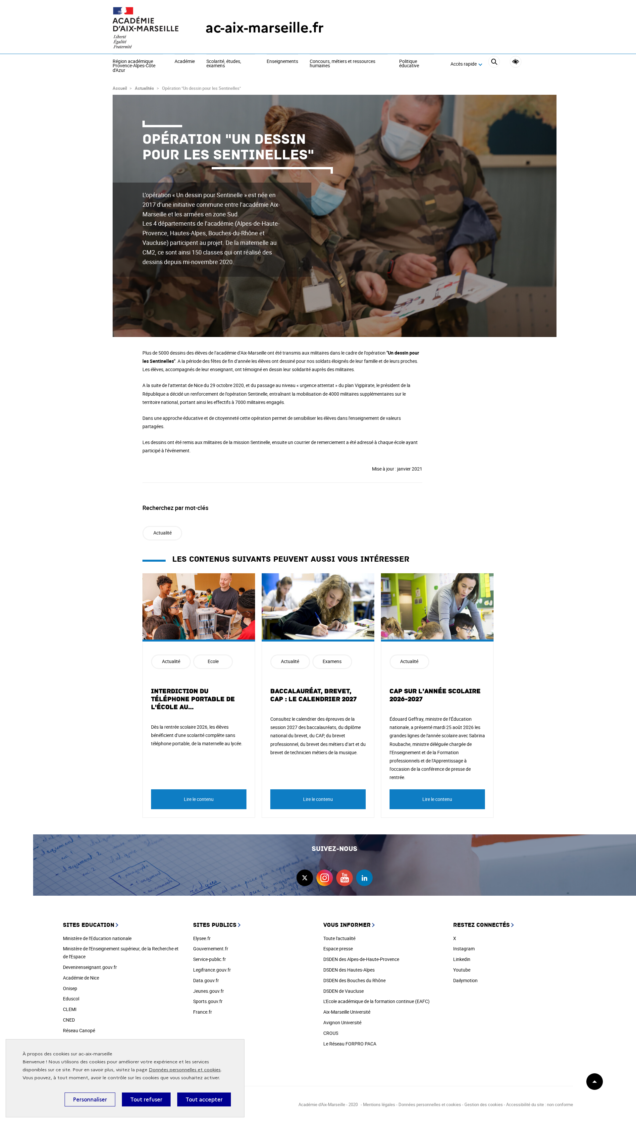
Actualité (162, 533)
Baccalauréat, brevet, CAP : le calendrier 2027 (313, 695)
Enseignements (282, 61)
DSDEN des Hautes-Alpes (349, 970)
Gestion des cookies (483, 1104)
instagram (324, 878)
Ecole (213, 661)
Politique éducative (409, 63)
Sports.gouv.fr (208, 1001)
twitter (304, 878)
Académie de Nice (81, 978)
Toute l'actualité (339, 938)
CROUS (330, 1033)
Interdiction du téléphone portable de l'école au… (193, 699)
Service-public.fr (209, 959)
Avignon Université (342, 1022)
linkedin (364, 878)
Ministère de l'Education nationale (97, 938)
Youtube (461, 970)
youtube (344, 878)
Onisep (70, 988)
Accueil (120, 88)
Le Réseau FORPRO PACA (349, 1043)
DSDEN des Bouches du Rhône (354, 980)
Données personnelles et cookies (185, 1069)
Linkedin (461, 959)
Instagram (464, 948)
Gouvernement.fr (210, 948)
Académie (185, 61)
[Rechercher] (494, 64)
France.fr (202, 1012)
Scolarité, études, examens (223, 63)
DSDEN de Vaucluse (343, 991)
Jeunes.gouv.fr (208, 991)
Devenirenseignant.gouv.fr (90, 967)
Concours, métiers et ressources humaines (342, 63)
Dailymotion (465, 980)
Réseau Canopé (79, 1030)
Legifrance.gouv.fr (212, 970)
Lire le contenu (199, 799)
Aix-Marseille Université (346, 1012)
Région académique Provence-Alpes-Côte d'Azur (134, 66)
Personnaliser (90, 1099)
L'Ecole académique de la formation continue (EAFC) (376, 1001)
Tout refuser (146, 1099)
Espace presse (338, 948)
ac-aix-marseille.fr (264, 27)
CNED (69, 1020)
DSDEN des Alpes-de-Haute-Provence (361, 959)
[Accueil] (146, 28)
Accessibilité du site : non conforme (539, 1104)
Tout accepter (204, 1099)
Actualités (144, 88)
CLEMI (70, 1009)
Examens (332, 661)
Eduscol (71, 998)
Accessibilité (515, 62)
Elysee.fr (202, 938)
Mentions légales (379, 1104)
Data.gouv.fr (206, 980)
